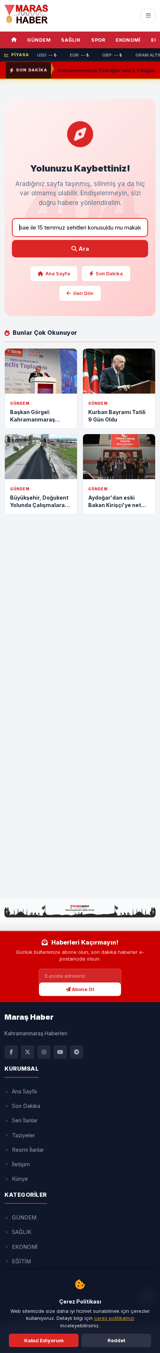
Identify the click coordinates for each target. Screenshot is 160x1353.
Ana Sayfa (57, 273)
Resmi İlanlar (28, 1150)
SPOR (98, 40)
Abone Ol (82, 989)
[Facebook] (11, 1052)
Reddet (116, 1340)
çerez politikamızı (114, 1318)
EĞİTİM (21, 1261)
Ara (83, 248)
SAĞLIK (71, 40)
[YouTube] (60, 1052)
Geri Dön (83, 293)
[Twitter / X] (27, 1052)
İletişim (21, 1164)
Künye (20, 1179)
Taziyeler (23, 1135)
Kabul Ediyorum (44, 1340)
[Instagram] (44, 1052)
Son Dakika (109, 273)
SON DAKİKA (31, 70)
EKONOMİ (128, 40)
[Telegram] (76, 1052)
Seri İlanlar (25, 1120)
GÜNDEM (39, 40)
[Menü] (148, 15)
